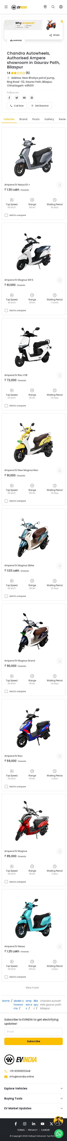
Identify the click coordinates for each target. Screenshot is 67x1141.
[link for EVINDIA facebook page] (16, 1124)
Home (6, 1001)
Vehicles (9, 119)
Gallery (49, 119)
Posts (35, 119)
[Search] (53, 7)
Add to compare (17, 215)
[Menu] (6, 7)
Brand (23, 119)
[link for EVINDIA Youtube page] (42, 1124)
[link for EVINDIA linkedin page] (33, 1124)
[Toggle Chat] (58, 1121)
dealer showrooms (19, 1004)
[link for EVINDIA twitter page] (51, 1124)
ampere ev (29, 1004)
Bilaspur (36, 1004)
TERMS (21, 1130)
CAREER (45, 1130)
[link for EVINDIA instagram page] (24, 1124)
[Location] (45, 7)
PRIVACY (33, 1130)
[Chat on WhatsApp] (58, 1133)
